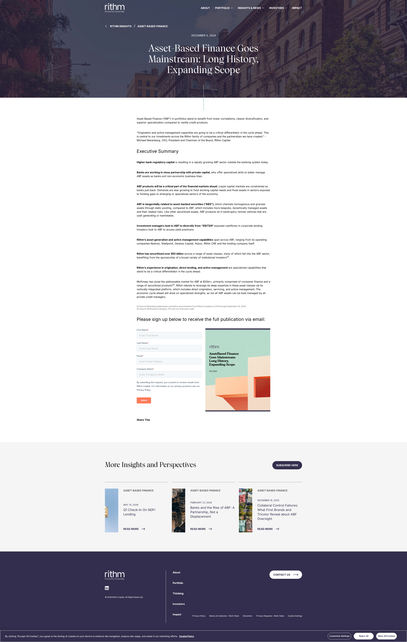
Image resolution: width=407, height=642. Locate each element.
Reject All (363, 636)
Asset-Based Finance (153, 26)
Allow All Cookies (386, 636)
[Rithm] (115, 8)
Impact (297, 8)
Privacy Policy (198, 616)
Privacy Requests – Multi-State (270, 616)
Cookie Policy (186, 636)
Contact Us (281, 574)
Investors (179, 603)
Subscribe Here (287, 465)
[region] (203, 636)
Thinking (178, 593)
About (205, 8)
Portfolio (178, 583)
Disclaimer (247, 616)
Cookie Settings (295, 616)
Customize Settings (339, 636)
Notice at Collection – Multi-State (224, 616)
